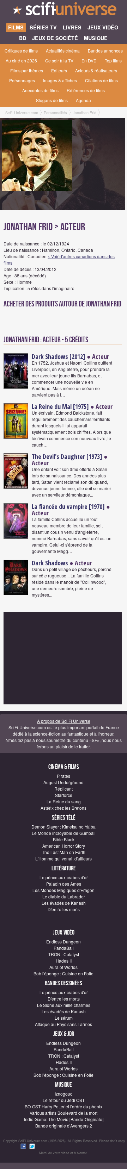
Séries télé (63, 817)
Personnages (22, 80)
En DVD (89, 60)
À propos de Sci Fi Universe (63, 721)
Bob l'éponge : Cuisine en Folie (63, 973)
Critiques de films (21, 51)
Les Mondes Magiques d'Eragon (63, 890)
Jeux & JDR (63, 1034)
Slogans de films (52, 100)
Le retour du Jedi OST (64, 1100)
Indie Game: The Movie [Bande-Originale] (63, 1119)
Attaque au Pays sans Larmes (63, 1024)
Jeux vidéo (63, 932)
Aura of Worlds (63, 967)
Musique (63, 1084)
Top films (113, 60)
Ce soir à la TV (59, 60)
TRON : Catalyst (63, 954)
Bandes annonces (105, 51)
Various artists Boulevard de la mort (63, 1113)
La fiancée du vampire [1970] (68, 506)
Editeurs (59, 70)
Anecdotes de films (40, 90)
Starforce (63, 795)
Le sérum (64, 1018)
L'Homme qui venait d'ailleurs (63, 858)
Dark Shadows (50, 563)
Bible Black (63, 839)
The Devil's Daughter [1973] (67, 456)
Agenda (83, 100)
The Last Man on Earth (63, 852)
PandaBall (64, 948)
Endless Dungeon (63, 941)
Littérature (64, 868)
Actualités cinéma (63, 51)
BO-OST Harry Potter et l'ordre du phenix (63, 1106)
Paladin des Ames (63, 884)
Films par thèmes (26, 70)
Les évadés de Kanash (64, 903)
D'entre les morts (64, 909)
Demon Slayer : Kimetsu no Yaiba (63, 827)
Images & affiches (60, 80)
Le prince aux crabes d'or (64, 877)
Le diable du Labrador (63, 896)
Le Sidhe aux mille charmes (63, 1005)
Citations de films (101, 80)
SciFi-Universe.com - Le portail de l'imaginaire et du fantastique (63, 11)
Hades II (64, 961)
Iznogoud (64, 1094)
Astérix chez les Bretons (63, 808)
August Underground (63, 782)
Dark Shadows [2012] (58, 356)
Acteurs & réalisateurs (96, 70)
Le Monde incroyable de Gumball (64, 833)
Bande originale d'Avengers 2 (63, 1126)
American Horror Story (63, 846)
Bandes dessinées (63, 983)
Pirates (63, 776)
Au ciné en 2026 (21, 60)
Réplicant (63, 789)
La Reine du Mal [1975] (60, 406)
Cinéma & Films (63, 767)
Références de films (86, 90)
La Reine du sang (64, 801)
